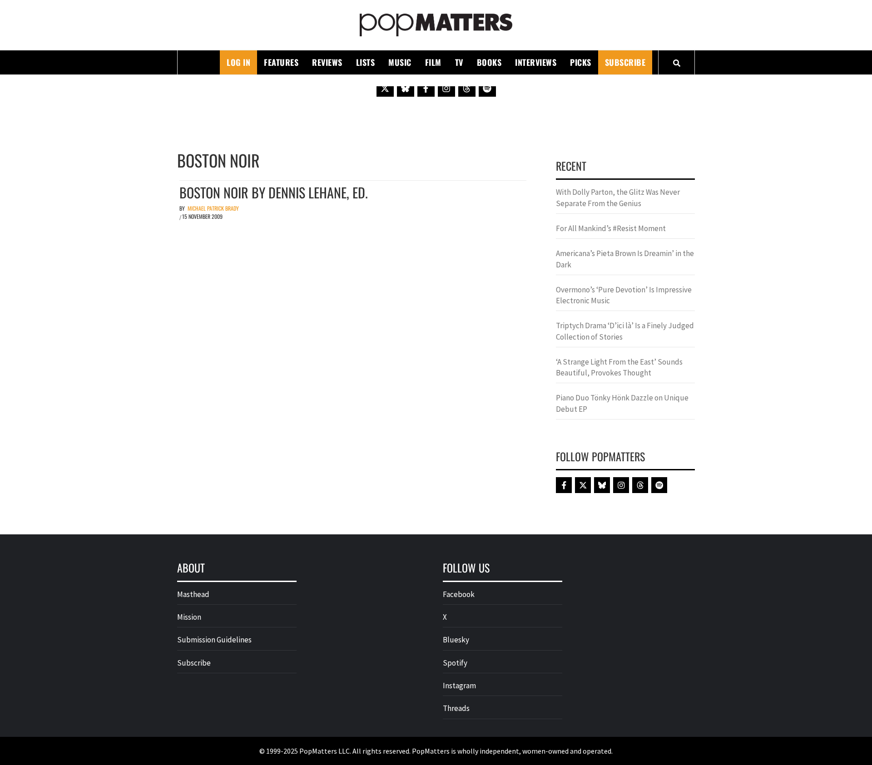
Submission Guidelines (214, 640)
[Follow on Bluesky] (405, 88)
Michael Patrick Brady (213, 208)
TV (459, 62)
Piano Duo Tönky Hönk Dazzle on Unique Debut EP (622, 403)
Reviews (327, 62)
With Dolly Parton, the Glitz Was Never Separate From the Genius (618, 197)
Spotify (455, 663)
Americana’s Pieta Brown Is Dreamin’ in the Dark (625, 258)
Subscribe (625, 62)
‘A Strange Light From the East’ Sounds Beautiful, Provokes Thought (619, 367)
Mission (189, 617)
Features (281, 62)
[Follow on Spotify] (487, 88)
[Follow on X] (385, 88)
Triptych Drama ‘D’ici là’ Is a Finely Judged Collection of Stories (625, 331)
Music (399, 62)
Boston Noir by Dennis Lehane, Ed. (273, 192)
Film (433, 62)
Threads (456, 708)
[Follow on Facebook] (426, 88)
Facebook (459, 594)
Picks (580, 62)
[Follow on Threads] (467, 88)
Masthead (193, 594)
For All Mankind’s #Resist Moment (611, 228)
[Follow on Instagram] (446, 88)
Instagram (459, 686)
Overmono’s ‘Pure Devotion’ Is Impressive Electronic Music (624, 295)
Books (489, 62)
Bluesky (456, 640)
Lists (365, 62)
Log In (238, 62)
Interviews (535, 62)
